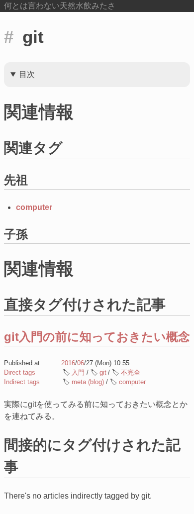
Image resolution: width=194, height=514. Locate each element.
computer (34, 207)
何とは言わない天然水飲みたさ (59, 5)
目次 (27, 74)
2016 (68, 363)
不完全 (130, 372)
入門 (78, 372)
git (102, 372)
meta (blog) (88, 382)
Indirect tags (22, 382)
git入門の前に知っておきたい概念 (97, 336)
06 (80, 363)
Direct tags (19, 372)
